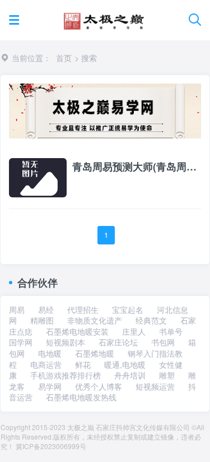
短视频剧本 (65, 342)
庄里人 (134, 331)
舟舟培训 (130, 375)
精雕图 (42, 320)
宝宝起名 (127, 309)
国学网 (20, 342)
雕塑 (167, 375)
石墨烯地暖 (94, 353)
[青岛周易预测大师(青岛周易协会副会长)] (38, 176)
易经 (46, 309)
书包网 (163, 342)
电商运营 (46, 364)
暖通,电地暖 (125, 364)
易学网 (50, 386)
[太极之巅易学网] (104, 17)
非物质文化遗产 (94, 320)
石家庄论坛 (118, 342)
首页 (64, 57)
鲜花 (83, 364)
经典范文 (151, 320)
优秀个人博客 (98, 386)
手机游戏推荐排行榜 (65, 375)
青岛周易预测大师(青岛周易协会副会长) (136, 167)
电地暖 (50, 353)
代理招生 (83, 309)
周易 (17, 309)
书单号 (171, 331)
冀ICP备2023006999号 (51, 446)
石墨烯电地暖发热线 (81, 397)
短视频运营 (155, 386)
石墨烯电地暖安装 (77, 331)
